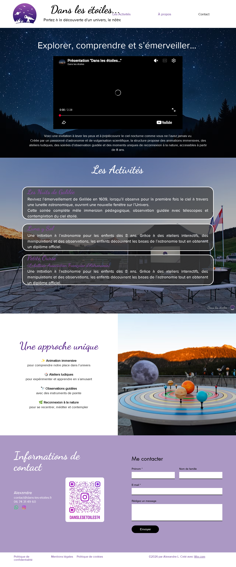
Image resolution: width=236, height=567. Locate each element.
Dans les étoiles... (85, 9)
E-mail (136, 484)
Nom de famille (188, 468)
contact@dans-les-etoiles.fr (33, 497)
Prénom (137, 468)
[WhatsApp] (16, 507)
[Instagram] (24, 507)
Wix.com (199, 556)
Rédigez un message (144, 500)
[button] (121, 14)
